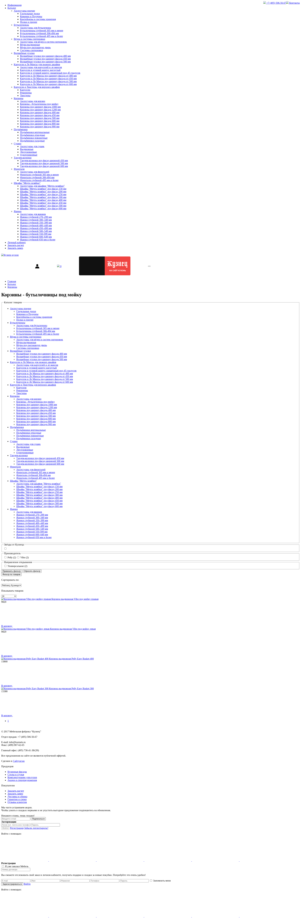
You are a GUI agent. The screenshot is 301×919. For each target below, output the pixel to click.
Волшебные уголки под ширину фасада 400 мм (45, 56)
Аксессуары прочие (24, 10)
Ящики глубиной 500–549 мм (36, 231)
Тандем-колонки (23, 157)
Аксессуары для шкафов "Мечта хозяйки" (42, 186)
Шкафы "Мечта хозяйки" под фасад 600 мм (43, 208)
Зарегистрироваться (12, 884)
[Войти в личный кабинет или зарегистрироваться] (37, 266)
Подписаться (38, 819)
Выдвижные (26, 149)
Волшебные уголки (24, 53)
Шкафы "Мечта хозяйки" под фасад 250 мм (43, 194)
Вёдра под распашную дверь (35, 47)
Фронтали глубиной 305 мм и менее (39, 174)
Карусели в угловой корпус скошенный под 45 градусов (50, 73)
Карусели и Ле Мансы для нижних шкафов (37, 64)
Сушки (17, 143)
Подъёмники (21, 129)
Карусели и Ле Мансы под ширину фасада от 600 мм (48, 84)
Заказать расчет (16, 245)
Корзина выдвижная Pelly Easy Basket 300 (71, 688)
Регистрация (17, 828)
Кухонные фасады (17, 771)
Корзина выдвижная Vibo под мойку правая (74, 599)
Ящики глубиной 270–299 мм (36, 217)
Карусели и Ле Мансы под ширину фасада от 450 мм (48, 78)
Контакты (294, 3)
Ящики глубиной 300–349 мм (36, 219)
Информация (14, 5)
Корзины (18, 98)
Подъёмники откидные (32, 135)
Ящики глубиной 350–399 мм (36, 222)
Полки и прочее (28, 22)
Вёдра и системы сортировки (29, 39)
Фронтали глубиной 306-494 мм (37, 177)
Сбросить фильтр (32, 571)
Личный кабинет (17, 242)
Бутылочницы (21, 25)
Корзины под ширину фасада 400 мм (39, 112)
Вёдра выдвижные (30, 44)
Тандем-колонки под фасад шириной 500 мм (44, 163)
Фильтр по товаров (11, 574)
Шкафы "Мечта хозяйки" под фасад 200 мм (43, 191)
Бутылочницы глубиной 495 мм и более (41, 36)
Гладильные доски (30, 13)
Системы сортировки (31, 50)
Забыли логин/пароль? (36, 828)
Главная (12, 281)
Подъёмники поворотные (34, 138)
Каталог (12, 8)
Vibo (24, 557)
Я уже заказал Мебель (16, 866)
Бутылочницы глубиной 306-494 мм (39, 33)
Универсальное (17, 566)
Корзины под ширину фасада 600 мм (39, 121)
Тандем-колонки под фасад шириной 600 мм (44, 166)
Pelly (12, 557)
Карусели (25, 90)
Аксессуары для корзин (32, 101)
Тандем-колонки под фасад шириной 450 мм (44, 160)
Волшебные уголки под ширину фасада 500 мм (45, 61)
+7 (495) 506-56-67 (276, 3)
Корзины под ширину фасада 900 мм (39, 126)
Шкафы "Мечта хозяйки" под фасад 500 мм (43, 205)
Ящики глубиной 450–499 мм (36, 228)
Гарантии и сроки (17, 799)
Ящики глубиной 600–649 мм (36, 236)
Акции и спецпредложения (22, 780)
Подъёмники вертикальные (35, 132)
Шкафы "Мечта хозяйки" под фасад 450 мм (43, 203)
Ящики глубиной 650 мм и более (37, 239)
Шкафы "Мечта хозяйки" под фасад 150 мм (43, 188)
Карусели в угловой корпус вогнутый (40, 70)
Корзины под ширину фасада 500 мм (39, 118)
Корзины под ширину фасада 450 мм (39, 115)
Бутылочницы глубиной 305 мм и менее (41, 30)
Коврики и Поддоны (31, 16)
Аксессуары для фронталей (34, 171)
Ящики (17, 211)
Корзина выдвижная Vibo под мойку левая (73, 629)
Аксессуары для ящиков (33, 214)
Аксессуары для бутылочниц (35, 27)
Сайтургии (19, 761)
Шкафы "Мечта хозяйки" (27, 183)
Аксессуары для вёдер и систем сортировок (43, 41)
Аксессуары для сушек (32, 146)
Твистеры (25, 95)
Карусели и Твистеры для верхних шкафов (37, 87)
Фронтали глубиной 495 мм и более (39, 180)
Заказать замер (15, 248)
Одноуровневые (28, 155)
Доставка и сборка (17, 796)
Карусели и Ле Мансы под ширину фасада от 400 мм (48, 75)
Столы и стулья (16, 774)
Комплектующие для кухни (22, 777)
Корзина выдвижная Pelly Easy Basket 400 (71, 658)
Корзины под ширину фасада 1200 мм (40, 109)
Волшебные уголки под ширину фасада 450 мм (45, 58)
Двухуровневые (28, 152)
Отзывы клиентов (17, 802)
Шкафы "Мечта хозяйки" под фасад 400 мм (43, 200)
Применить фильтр (12, 571)
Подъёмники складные (32, 140)
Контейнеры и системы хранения (38, 19)
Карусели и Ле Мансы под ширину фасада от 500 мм (48, 81)
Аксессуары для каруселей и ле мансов (41, 67)
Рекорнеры (26, 92)
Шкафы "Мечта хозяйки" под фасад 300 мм (43, 197)
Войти (5, 828)
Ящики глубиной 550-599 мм (35, 234)
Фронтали (19, 169)
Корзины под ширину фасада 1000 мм (40, 106)
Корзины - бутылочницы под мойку (39, 104)
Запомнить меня (162, 880)
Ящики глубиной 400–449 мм (36, 225)
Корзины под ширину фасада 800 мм (39, 123)
